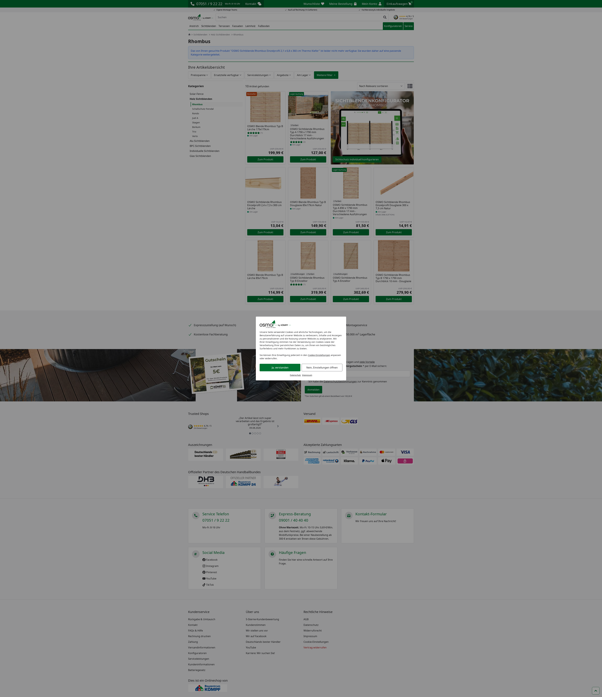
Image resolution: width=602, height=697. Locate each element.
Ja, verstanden (280, 367)
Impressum (307, 375)
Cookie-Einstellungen (319, 355)
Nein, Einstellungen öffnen (322, 367)
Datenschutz (295, 375)
